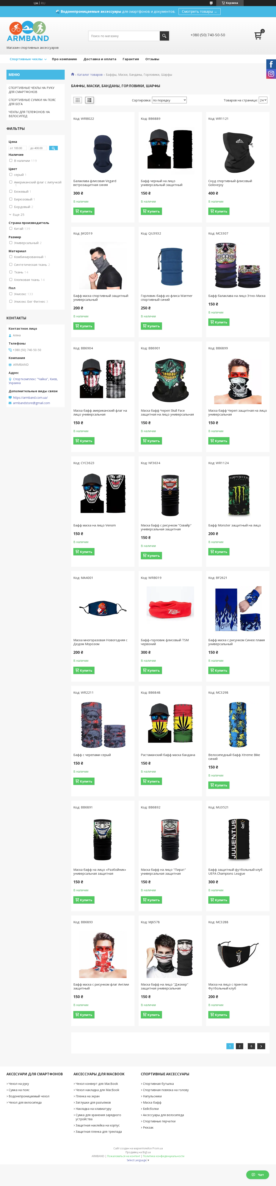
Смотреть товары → (199, 11)
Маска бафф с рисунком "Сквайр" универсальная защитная (166, 527)
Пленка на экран (88, 1096)
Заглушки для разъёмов (93, 1102)
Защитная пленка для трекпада (99, 1131)
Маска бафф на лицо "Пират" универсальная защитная (163, 871)
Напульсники (152, 1096)
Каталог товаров (90, 75)
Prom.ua (157, 1148)
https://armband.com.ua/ (30, 398)
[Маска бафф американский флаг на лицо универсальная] (102, 380)
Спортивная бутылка (158, 1084)
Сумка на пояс (19, 1090)
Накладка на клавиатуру (93, 1109)
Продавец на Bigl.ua (138, 1152)
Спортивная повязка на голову (166, 1090)
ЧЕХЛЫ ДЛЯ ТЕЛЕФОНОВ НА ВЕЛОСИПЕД (29, 114)
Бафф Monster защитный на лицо (234, 525)
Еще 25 (18, 214)
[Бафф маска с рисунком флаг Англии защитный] (102, 954)
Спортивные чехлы (26, 59)
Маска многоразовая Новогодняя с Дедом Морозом (100, 642)
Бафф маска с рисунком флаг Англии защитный (101, 986)
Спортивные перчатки (159, 1121)
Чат (261, 1175)
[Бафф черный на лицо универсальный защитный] (170, 151)
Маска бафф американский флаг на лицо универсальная (100, 412)
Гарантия (131, 59)
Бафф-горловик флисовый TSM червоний (165, 642)
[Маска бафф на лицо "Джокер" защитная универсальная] (170, 954)
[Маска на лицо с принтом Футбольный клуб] (237, 954)
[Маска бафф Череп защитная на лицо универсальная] (237, 380)
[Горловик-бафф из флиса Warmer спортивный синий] (170, 265)
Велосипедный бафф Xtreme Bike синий (234, 757)
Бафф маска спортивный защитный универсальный (100, 297)
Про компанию (64, 59)
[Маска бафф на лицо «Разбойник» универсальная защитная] (102, 839)
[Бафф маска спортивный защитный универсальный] (102, 265)
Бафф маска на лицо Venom (94, 525)
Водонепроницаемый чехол (29, 1096)
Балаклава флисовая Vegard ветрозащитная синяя (94, 183)
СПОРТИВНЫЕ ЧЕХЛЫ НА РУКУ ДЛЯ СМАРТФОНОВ (31, 90)
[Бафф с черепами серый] (102, 724)
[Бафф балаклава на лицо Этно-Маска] (237, 265)
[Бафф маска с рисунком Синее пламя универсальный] (237, 610)
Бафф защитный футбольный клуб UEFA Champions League (235, 871)
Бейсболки (151, 1109)
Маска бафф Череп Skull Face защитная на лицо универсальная (167, 412)
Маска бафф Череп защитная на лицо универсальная (237, 412)
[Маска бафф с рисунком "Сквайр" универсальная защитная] (170, 495)
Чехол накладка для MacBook (97, 1090)
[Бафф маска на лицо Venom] (102, 495)
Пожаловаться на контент (123, 1156)
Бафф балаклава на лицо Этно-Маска (236, 296)
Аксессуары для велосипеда (163, 1115)
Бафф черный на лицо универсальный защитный (161, 183)
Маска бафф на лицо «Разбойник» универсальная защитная (99, 871)
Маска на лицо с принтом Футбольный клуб (227, 986)
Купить (86, 211)
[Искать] (164, 36)
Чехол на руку (19, 1084)
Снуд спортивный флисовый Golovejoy (230, 183)
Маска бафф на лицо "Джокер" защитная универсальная (164, 986)
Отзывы (152, 59)
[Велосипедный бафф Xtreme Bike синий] (237, 724)
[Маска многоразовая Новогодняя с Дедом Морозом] (102, 610)
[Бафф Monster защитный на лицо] (237, 495)
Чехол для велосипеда (25, 1102)
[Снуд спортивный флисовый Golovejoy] (237, 151)
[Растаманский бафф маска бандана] (170, 724)
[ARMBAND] (27, 30)
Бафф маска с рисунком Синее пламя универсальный (236, 642)
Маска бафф (152, 1102)
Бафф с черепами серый (92, 755)
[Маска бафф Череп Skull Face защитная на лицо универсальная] (170, 380)
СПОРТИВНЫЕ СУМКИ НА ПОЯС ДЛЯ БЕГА (32, 102)
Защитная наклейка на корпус (98, 1125)
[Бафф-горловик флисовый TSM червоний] (170, 610)
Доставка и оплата (99, 59)
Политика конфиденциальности (163, 1156)
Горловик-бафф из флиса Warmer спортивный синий (167, 297)
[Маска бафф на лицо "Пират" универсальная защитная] (170, 839)
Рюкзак (148, 1127)
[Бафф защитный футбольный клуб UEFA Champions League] (237, 839)
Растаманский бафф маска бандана (168, 755)
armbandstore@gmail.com (31, 403)
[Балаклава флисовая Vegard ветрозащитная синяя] (102, 151)
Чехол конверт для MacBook (97, 1084)
